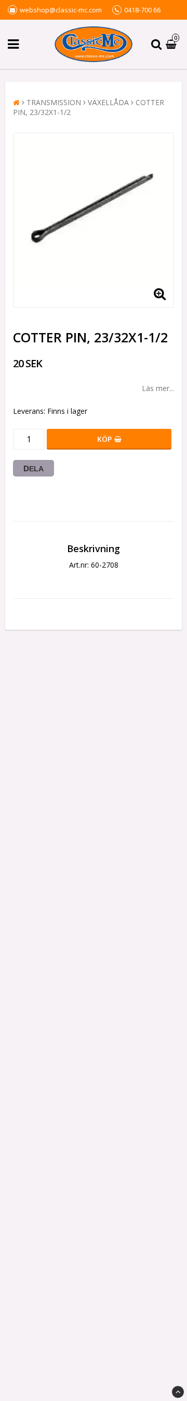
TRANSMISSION (53, 102)
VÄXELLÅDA (108, 102)
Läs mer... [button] (158, 388)
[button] (172, 44)
